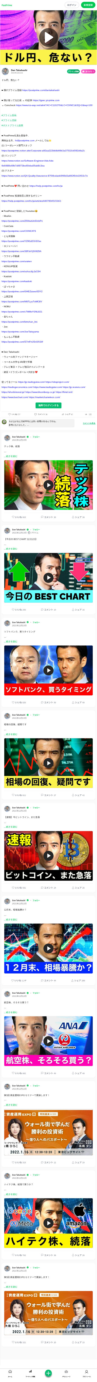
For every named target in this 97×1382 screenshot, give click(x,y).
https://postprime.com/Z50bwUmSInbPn (22, 221)
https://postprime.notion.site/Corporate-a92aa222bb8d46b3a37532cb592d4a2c (43, 150)
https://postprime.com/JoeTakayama (20, 331)
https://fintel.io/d (64, 392)
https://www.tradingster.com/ (47, 387)
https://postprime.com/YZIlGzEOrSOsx (21, 241)
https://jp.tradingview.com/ (31, 382)
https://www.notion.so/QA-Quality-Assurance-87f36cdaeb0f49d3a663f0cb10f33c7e (45, 176)
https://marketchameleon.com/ (44, 397)
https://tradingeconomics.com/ (17, 387)
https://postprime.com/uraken (17, 261)
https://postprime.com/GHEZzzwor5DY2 (22, 291)
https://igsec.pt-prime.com (46, 100)
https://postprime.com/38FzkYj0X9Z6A (21, 251)
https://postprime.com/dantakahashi (40, 90)
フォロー (36, 436)
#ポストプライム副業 (12, 125)
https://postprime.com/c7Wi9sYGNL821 (22, 311)
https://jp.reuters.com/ (74, 387)
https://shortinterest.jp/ (13, 392)
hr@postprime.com (24, 140)
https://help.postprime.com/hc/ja (46, 186)
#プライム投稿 (9, 115)
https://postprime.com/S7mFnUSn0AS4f (22, 342)
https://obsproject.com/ (57, 382)
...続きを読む (10, 456)
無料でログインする (48, 405)
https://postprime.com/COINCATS (19, 231)
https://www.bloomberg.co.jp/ (40, 392)
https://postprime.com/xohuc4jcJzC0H (21, 271)
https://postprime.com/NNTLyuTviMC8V (22, 301)
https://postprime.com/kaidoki (17, 281)
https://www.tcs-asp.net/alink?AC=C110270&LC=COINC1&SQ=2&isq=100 (54, 105)
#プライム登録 (9, 120)
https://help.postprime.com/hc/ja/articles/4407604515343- (31, 201)
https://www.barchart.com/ (15, 397)
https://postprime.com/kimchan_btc (20, 322)
